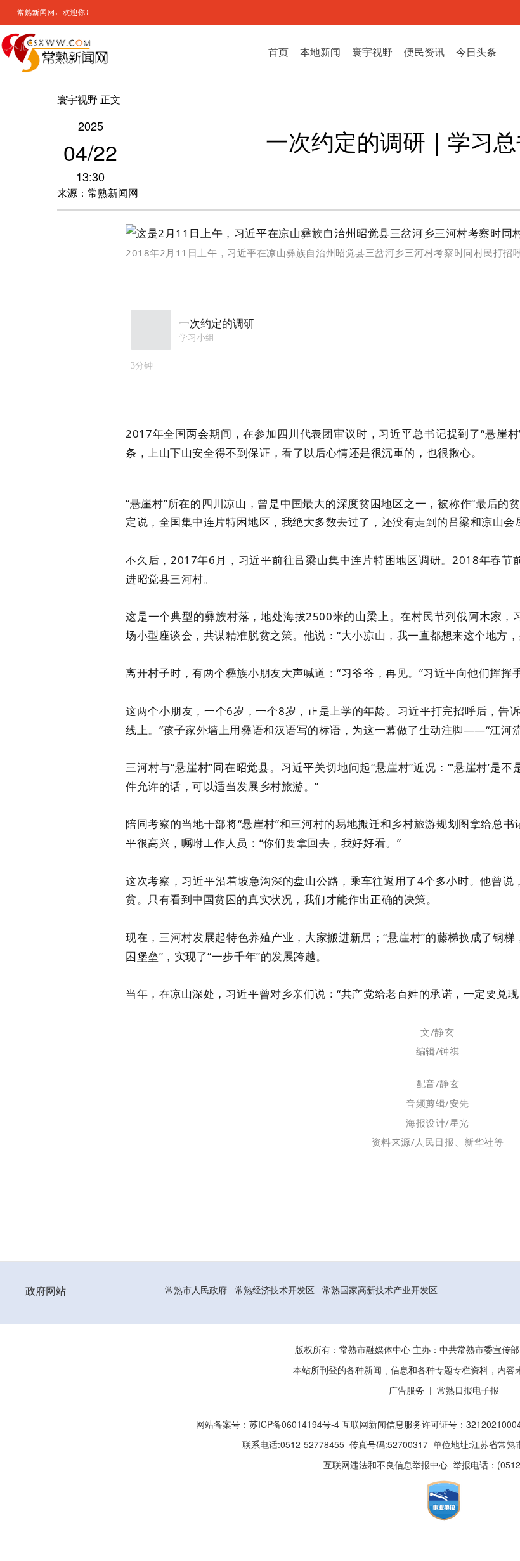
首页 (278, 52)
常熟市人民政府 (196, 1290)
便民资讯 (424, 52)
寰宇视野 (372, 52)
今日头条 (476, 52)
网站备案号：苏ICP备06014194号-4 (269, 1424)
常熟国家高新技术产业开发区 (380, 1290)
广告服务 (406, 1390)
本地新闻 (320, 52)
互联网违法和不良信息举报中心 (385, 1465)
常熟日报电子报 (468, 1390)
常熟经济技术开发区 (275, 1290)
